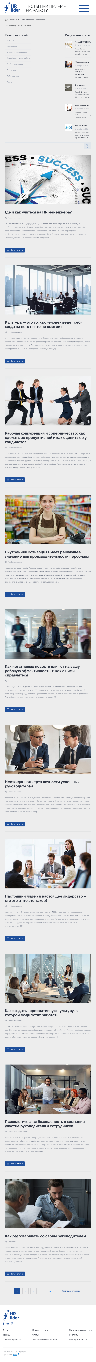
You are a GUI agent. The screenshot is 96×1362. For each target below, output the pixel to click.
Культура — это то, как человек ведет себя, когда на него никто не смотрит (44, 324)
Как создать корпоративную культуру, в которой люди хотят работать (41, 1012)
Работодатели (13, 76)
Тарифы (6, 1335)
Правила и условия (12, 1339)
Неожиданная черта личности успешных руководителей (42, 784)
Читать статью (17, 250)
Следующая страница (71, 1291)
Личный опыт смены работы (18, 58)
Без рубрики (12, 46)
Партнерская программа (81, 1330)
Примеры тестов (40, 1330)
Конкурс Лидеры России (17, 52)
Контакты (73, 1335)
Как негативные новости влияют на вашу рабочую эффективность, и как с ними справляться (42, 670)
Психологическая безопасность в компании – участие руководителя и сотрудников (46, 1123)
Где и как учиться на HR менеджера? (38, 212)
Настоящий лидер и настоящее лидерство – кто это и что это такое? (45, 898)
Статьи (35, 1335)
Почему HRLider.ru (78, 1339)
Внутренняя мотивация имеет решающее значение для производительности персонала (47, 554)
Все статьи (14, 20)
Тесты (9, 82)
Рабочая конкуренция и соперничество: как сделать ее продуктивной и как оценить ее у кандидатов (46, 437)
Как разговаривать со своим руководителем (45, 1236)
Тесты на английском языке (45, 1339)
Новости (10, 40)
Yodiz (15, 1355)
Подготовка (11, 70)
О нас (5, 1330)
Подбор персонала (15, 64)
